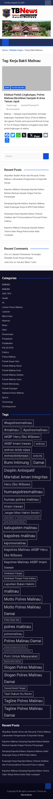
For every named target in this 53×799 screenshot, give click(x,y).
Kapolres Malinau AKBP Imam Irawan (25, 564)
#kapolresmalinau (18, 423)
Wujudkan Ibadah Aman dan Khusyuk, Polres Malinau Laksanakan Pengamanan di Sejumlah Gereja (25, 179)
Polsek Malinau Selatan (12, 375)
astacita (37, 455)
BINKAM (6, 289)
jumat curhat (8, 518)
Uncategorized (9, 406)
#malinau (11, 430)
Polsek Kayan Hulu (10, 361)
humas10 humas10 (30, 105)
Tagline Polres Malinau (23, 701)
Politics (5, 352)
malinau (11, 591)
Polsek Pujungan (9, 388)
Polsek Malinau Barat (11, 366)
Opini (4, 329)
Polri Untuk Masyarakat (21, 656)
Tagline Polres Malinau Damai (23, 711)
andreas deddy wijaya (17, 450)
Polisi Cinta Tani (11, 620)
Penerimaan (7, 334)
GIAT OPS (6, 293)
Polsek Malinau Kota (11, 370)
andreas (40, 443)
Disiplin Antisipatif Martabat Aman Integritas (26, 473)
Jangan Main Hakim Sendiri (22, 512)
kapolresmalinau (15, 543)
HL (3, 302)
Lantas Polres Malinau (12, 307)
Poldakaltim (7, 343)
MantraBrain (26, 795)
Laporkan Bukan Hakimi (19, 584)
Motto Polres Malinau (22, 599)
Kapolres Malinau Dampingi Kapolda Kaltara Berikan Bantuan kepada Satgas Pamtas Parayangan (24, 193)
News (7, 88)
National (6, 320)
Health (5, 298)
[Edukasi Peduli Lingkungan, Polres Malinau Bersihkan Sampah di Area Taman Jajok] (26, 78)
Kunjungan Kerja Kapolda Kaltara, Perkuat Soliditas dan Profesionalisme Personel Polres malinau (25, 217)
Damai (38, 462)
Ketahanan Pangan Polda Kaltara (20, 578)
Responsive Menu (48, 2)
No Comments (13, 109)
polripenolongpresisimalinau (15, 647)
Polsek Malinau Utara (11, 379)
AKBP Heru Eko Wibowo (22, 437)
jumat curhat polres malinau (14, 522)
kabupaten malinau (20, 527)
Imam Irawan (13, 506)
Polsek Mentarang (10, 384)
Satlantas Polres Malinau (12, 661)
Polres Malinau (18, 88)
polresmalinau (13, 634)
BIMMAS (6, 284)
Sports (5, 397)
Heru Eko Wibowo (17, 484)
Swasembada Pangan (15, 688)
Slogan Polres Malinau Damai (23, 678)
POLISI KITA (7, 347)
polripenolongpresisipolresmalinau (17, 651)
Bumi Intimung (16, 462)
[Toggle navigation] (12, 42)
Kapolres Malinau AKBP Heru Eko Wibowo (26, 552)
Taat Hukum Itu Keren (18, 694)
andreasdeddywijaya (16, 455)
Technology (7, 402)
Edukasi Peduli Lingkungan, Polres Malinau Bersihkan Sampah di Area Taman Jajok (24, 98)
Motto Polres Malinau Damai (22, 610)
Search (46, 156)
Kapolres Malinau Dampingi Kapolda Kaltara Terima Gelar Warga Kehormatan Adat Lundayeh (24, 231)
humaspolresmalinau (23, 491)
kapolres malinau (19, 535)
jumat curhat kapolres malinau (28, 518)
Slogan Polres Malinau (23, 667)
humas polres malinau (21, 499)
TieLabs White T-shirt (26, 262)
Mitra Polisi (7, 316)
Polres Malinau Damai (22, 641)
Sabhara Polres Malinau (13, 393)
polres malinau (17, 626)
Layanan (6, 311)
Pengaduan (7, 338)
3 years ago (12, 105)
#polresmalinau (35, 430)
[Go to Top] (48, 786)
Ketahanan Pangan (13, 573)
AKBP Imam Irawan (17, 443)
